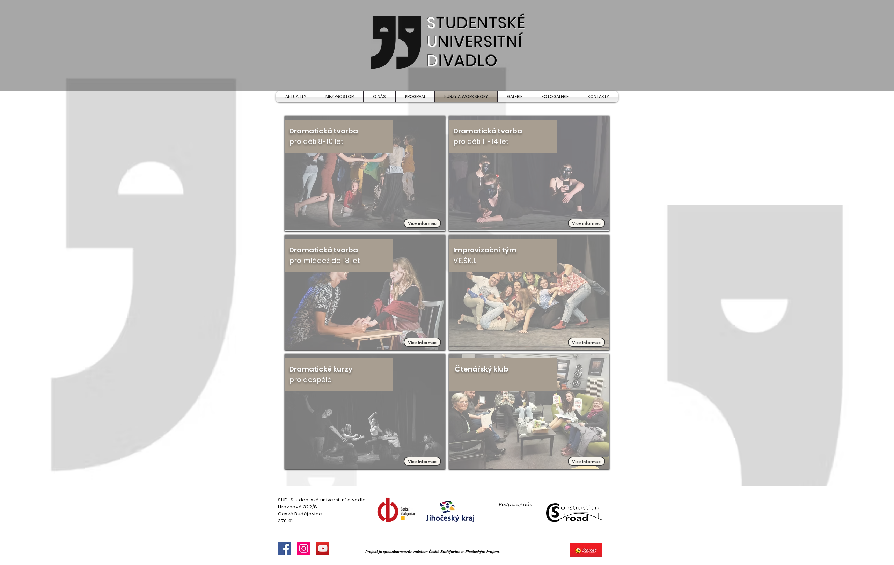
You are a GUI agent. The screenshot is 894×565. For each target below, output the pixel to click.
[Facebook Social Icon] (284, 548)
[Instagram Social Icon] (303, 548)
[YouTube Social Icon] (322, 548)
